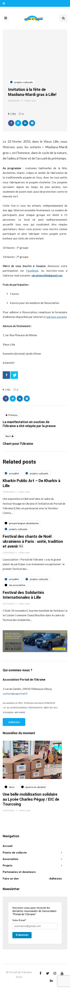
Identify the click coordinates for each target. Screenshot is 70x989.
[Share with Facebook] (11, 123)
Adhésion (14, 722)
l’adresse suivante (56, 316)
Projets (7, 866)
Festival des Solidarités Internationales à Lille (23, 595)
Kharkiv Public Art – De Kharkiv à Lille (31, 483)
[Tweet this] (18, 123)
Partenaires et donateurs (19, 872)
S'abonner (22, 934)
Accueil (7, 846)
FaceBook (32, 270)
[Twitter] (14, 375)
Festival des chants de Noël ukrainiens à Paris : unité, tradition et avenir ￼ (33, 541)
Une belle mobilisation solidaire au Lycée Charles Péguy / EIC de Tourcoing (31, 799)
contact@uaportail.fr (15, 693)
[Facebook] (6, 375)
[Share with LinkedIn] (25, 123)
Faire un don (11, 879)
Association (10, 859)
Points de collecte (15, 853)
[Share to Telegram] (32, 123)
